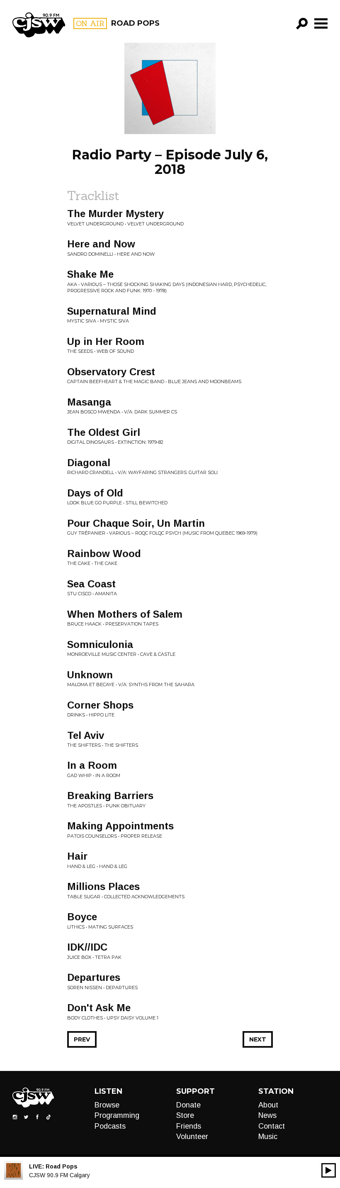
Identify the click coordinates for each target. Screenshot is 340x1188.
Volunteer (192, 1136)
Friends (188, 1126)
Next (257, 1039)
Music (267, 1136)
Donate (188, 1105)
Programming (117, 1115)
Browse (107, 1105)
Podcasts (110, 1126)
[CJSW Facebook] (37, 1116)
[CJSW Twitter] (26, 1116)
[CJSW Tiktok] (48, 1116)
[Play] (328, 1170)
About (268, 1105)
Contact (271, 1126)
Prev (82, 1039)
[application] (328, 1170)
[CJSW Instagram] (14, 1116)
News (267, 1115)
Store (185, 1115)
